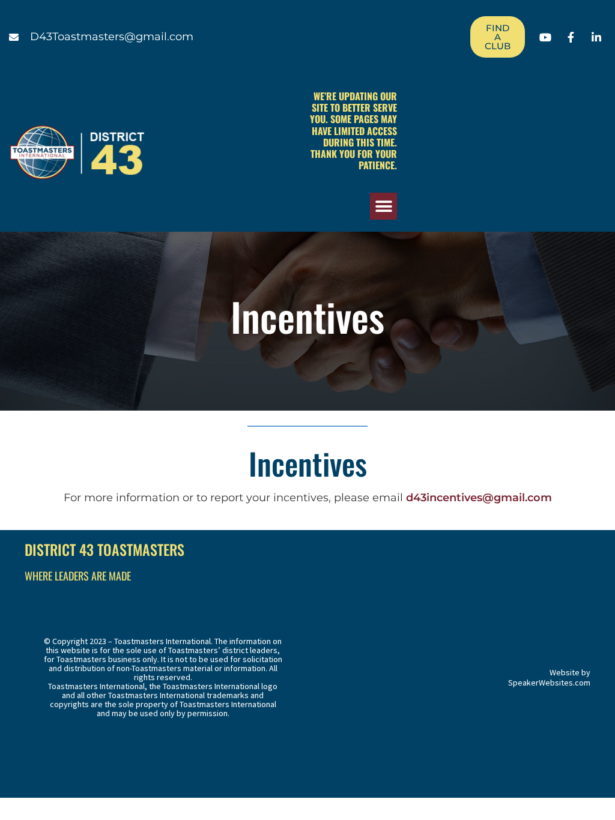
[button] (383, 206)
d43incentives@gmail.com (479, 497)
